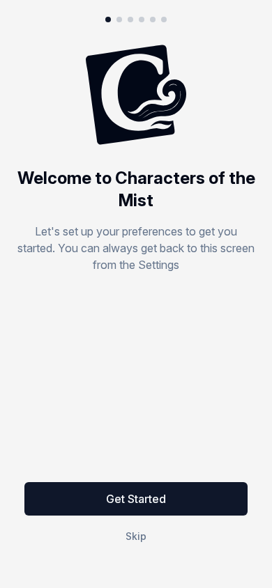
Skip (136, 536)
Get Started (136, 499)
